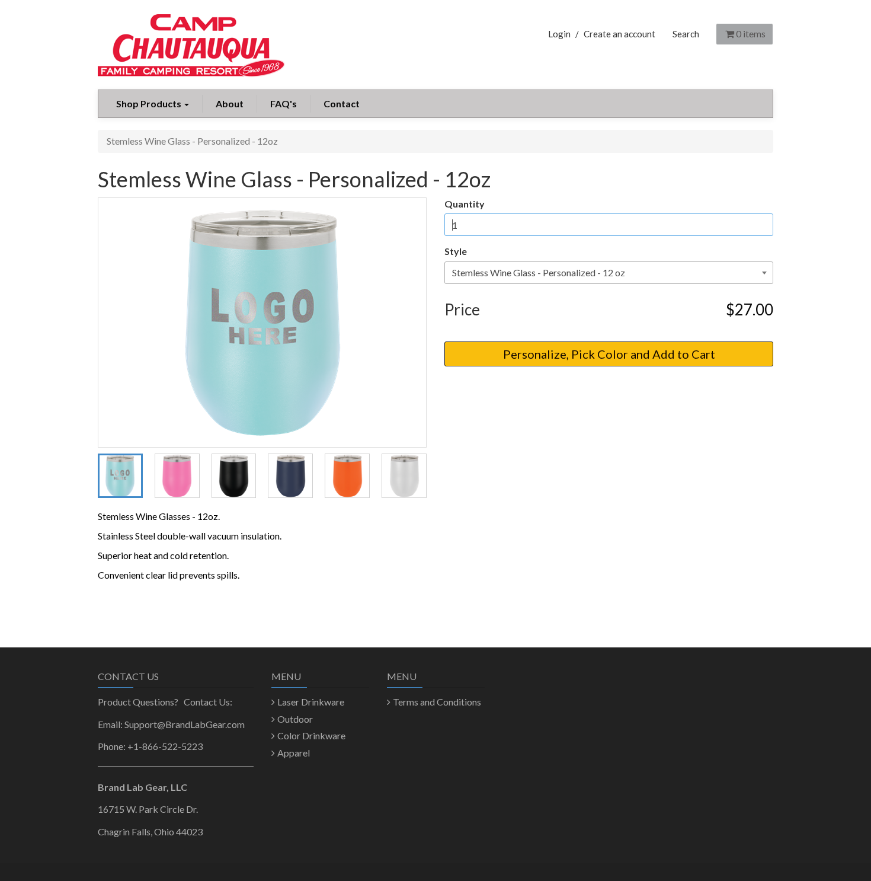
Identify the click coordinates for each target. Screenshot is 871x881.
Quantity (464, 203)
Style (455, 251)
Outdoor (295, 718)
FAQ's (283, 103)
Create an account (619, 33)
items (751, 33)
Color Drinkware (311, 735)
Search (686, 33)
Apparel (293, 752)
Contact (342, 103)
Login (559, 33)
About (230, 103)
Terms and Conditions (437, 701)
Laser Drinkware (310, 701)
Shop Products (149, 103)
